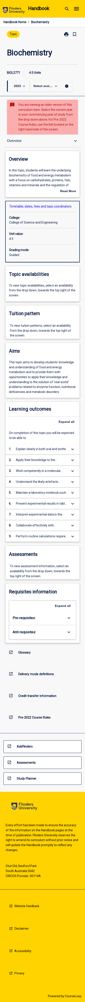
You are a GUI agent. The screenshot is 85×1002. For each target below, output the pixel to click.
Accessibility (22, 951)
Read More (68, 191)
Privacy (19, 973)
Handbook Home (14, 22)
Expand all (66, 421)
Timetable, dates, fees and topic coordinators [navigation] (40, 206)
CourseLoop (73, 996)
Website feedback (26, 906)
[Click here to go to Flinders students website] (14, 11)
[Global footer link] (24, 807)
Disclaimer (21, 928)
